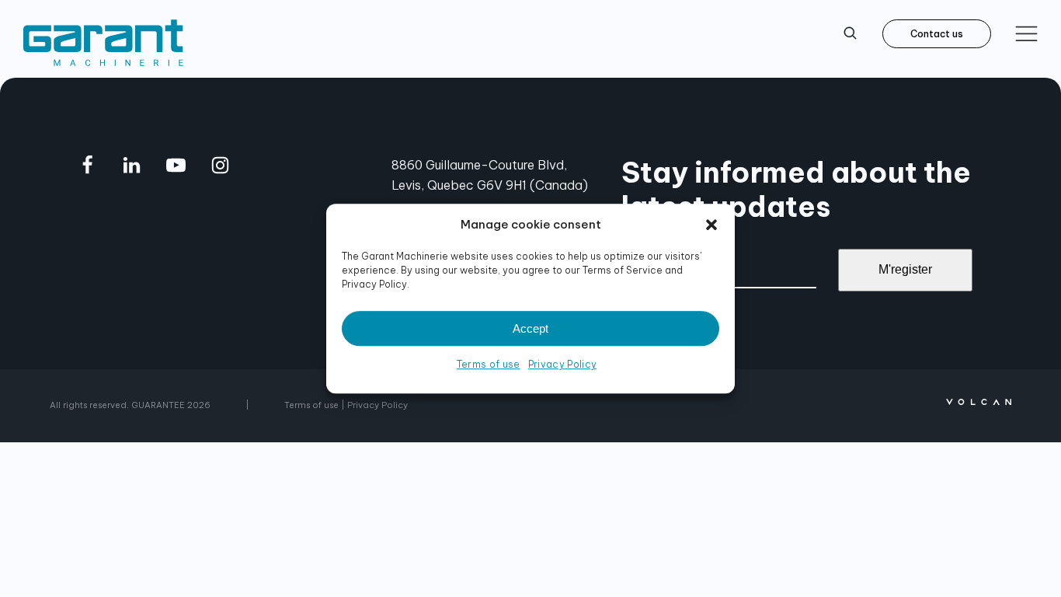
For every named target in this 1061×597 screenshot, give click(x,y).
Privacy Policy (562, 364)
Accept (530, 328)
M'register (905, 269)
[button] (711, 224)
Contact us (936, 34)
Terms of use (488, 364)
